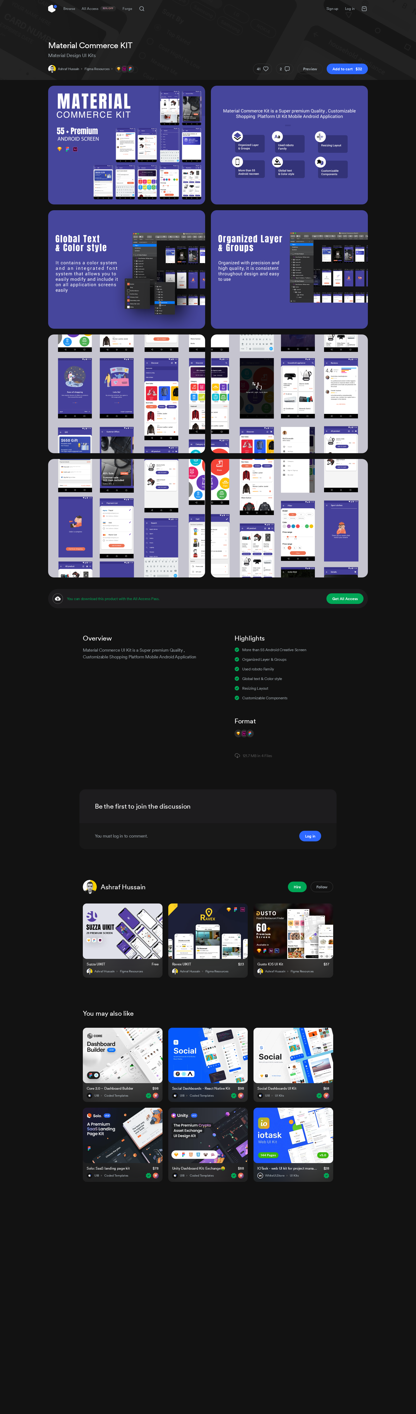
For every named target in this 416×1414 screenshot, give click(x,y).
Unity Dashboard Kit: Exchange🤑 (198, 1168)
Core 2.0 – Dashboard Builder (110, 1088)
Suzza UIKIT (96, 964)
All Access (98, 8)
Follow (321, 886)
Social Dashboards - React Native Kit (201, 1088)
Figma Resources (97, 69)
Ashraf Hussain (68, 69)
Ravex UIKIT (181, 964)
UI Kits (279, 1095)
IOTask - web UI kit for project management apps (287, 1168)
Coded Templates (116, 1095)
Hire (297, 886)
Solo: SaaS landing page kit (108, 1168)
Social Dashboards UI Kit (276, 1088)
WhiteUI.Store (274, 1175)
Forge (127, 8)
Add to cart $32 (347, 68)
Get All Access (345, 598)
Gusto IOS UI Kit (270, 964)
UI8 (96, 1095)
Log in (350, 8)
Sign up (332, 8)
